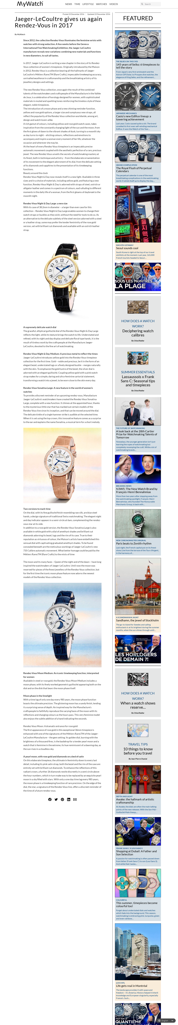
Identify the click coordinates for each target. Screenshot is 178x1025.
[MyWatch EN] (30, 4)
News (68, 4)
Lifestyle (88, 4)
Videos (113, 4)
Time (77, 4)
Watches (101, 4)
